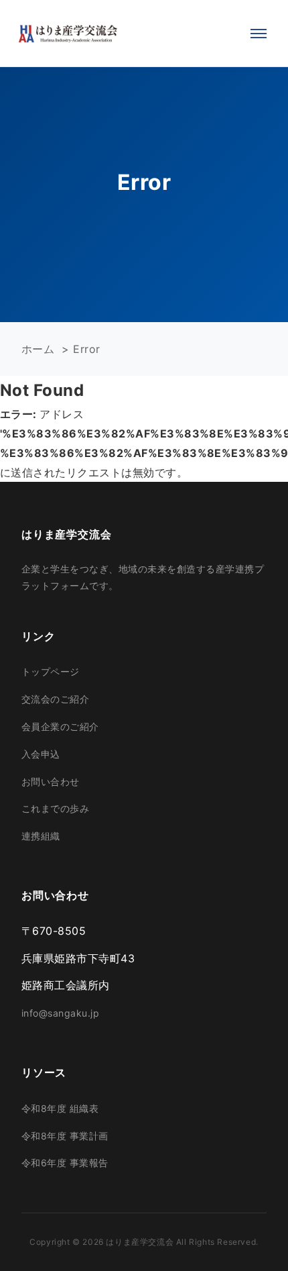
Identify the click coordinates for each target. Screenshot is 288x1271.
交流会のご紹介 (55, 699)
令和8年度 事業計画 (65, 1135)
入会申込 (40, 754)
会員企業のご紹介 (60, 726)
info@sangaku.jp (60, 1013)
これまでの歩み (55, 808)
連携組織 (40, 836)
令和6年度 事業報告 (65, 1162)
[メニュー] (258, 33)
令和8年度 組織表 (59, 1108)
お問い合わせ (50, 781)
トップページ (50, 671)
